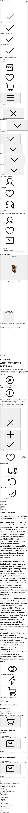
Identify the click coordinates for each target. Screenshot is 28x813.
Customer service (12, 57)
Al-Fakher (5, 356)
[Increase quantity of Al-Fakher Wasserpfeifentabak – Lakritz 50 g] (10, 440)
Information (4, 796)
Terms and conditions (8, 805)
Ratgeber (3, 800)
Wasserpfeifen (3, 130)
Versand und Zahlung (8, 808)
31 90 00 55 (10, 785)
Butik (1, 57)
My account (3, 187)
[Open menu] (10, 98)
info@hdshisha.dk (11, 791)
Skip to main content (5, 1)
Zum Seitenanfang (4, 812)
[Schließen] (0, 326)
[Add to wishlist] (26, 2)
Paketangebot (3, 119)
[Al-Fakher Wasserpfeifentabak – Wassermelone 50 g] (14, 738)
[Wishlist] (14, 230)
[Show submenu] (17, 125)
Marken (2, 174)
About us (5, 806)
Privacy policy (6, 803)
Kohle (1, 154)
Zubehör (2, 164)
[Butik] (14, 67)
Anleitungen (10, 176)
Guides (5, 57)
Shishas (2, 213)
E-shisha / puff (7, 213)
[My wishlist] (14, 77)
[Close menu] (13, 113)
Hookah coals (21, 213)
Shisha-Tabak (14, 213)
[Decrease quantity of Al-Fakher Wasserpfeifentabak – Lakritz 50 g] (10, 418)
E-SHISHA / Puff (4, 131)
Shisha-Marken (5, 797)
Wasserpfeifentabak (5, 133)
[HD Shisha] (14, 59)
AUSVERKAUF (3, 176)
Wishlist (2, 199)
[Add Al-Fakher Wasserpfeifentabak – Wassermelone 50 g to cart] (10, 744)
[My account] (14, 221)
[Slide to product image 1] (8, 316)
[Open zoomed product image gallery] (0, 309)
